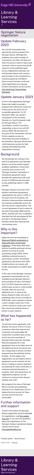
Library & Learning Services (9, 17)
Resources (14, 442)
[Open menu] (2, 25)
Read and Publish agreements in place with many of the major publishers (15, 243)
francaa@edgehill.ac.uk (11, 429)
